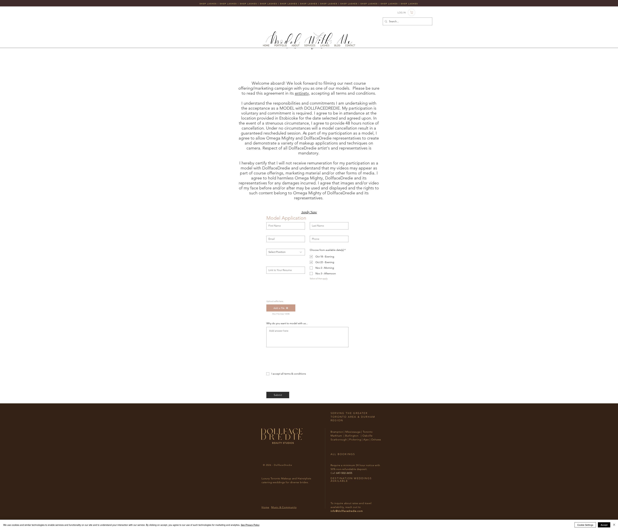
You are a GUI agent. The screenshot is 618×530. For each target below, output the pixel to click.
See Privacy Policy (250, 524)
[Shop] (411, 12)
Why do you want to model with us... (287, 323)
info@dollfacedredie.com (347, 510)
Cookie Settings (585, 524)
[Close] (614, 524)
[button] (280, 307)
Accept (604, 524)
